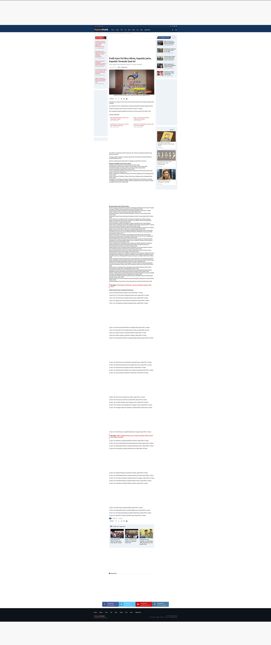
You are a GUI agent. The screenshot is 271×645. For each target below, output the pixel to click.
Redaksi (157, 617)
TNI (125, 29)
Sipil (129, 29)
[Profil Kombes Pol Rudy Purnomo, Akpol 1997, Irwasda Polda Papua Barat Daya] (160, 58)
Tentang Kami (152, 617)
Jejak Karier (147, 29)
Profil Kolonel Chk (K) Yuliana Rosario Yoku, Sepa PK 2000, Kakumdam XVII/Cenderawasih (100, 44)
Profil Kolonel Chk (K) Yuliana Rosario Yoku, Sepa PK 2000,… (169, 73)
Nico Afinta (120, 518)
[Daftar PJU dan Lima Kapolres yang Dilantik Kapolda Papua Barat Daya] (160, 43)
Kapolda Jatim (114, 518)
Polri (121, 29)
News (117, 29)
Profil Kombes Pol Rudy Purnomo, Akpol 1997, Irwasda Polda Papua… (169, 58)
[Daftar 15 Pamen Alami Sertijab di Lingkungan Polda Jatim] (131, 533)
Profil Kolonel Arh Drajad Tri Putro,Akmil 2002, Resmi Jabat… (170, 50)
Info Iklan (162, 617)
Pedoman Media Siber (173, 617)
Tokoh (133, 29)
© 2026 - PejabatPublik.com (171, 615)
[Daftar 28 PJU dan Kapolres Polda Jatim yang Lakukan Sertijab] (117, 533)
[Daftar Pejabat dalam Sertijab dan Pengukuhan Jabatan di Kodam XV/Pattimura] (160, 66)
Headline (113, 537)
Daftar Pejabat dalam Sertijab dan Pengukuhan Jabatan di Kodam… (170, 65)
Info (138, 29)
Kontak (166, 617)
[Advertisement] (135, 12)
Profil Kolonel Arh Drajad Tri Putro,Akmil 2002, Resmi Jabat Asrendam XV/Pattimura (100, 54)
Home (112, 29)
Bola (141, 29)
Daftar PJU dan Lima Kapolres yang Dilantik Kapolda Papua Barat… (169, 42)
